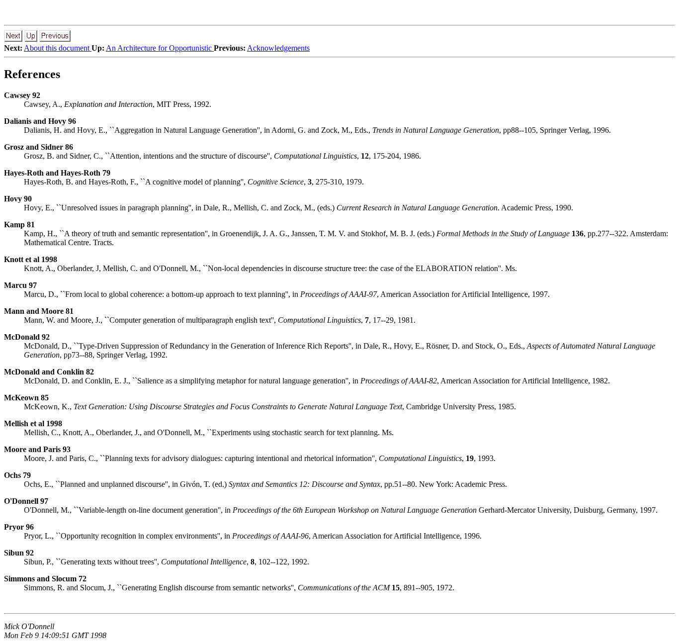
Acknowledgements (278, 48)
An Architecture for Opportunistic (160, 48)
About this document (57, 48)
